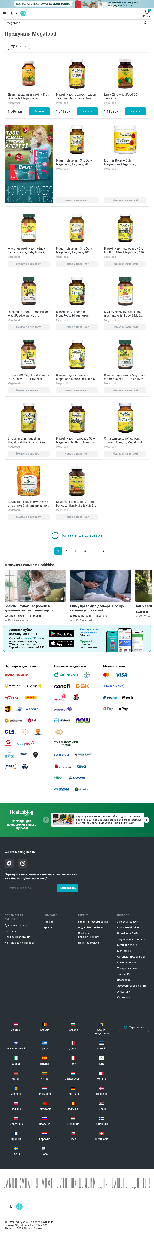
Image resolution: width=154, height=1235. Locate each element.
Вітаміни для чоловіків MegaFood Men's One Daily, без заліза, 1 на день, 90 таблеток (77, 378)
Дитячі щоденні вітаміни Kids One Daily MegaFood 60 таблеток (28, 98)
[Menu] (4, 13)
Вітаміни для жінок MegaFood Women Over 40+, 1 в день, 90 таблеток (125, 378)
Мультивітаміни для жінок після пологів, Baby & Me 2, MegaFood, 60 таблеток (122, 315)
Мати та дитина (127, 962)
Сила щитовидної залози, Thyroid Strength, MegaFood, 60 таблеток (123, 442)
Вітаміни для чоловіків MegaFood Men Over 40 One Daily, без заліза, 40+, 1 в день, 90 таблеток (29, 444)
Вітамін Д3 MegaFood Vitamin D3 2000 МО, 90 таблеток (28, 377)
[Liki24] (14, 1206)
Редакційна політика (91, 927)
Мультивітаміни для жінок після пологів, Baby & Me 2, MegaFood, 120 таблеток (26, 252)
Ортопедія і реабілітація (131, 956)
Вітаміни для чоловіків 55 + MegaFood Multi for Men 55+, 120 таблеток (75, 442)
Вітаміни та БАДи (128, 933)
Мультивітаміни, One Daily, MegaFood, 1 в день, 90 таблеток (74, 164)
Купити (39, 111)
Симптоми (123, 997)
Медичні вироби (127, 944)
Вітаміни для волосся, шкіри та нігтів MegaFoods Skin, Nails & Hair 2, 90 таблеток (76, 98)
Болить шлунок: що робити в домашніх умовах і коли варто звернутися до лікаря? (29, 608)
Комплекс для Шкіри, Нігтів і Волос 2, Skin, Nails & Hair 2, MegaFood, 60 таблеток (76, 505)
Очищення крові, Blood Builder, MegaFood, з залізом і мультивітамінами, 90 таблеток (29, 317)
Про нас (48, 921)
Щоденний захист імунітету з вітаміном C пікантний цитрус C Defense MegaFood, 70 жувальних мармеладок (29, 507)
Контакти (11, 931)
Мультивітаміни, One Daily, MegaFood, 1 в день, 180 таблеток (74, 252)
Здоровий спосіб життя (131, 985)
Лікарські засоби (127, 921)
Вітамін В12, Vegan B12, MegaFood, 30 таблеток (72, 313)
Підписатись (67, 888)
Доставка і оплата (16, 925)
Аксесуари (123, 991)
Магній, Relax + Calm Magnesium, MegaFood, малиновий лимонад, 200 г (123, 164)
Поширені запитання (17, 936)
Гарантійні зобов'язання (93, 921)
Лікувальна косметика (131, 939)
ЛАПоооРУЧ (124, 974)
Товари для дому (127, 968)
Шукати (146, 23)
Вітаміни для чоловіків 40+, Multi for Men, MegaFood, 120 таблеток (124, 252)
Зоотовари (124, 979)
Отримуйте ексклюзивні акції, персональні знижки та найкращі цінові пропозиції (41, 876)
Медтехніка (124, 950)
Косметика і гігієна (128, 927)
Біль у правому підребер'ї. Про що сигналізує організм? (97, 608)
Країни (48, 927)
